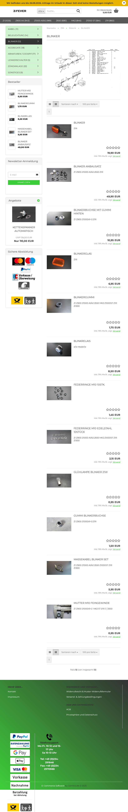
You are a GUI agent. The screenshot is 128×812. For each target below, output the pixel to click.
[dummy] (24, 214)
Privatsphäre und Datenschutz (82, 714)
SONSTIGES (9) (15, 72)
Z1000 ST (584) (93, 20)
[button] (50, 104)
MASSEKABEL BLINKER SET (91, 559)
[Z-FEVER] (20, 11)
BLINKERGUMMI (84, 297)
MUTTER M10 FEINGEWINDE (92, 602)
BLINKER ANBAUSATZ (87, 166)
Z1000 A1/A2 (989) (42, 20)
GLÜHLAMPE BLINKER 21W (91, 472)
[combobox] (69, 104)
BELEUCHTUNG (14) (18, 35)
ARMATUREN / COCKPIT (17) (22, 54)
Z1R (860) (109, 20)
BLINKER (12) (14, 41)
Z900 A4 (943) (22, 20)
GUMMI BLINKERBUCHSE (90, 515)
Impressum (14, 697)
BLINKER (79, 122)
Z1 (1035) (7, 20)
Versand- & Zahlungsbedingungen (84, 697)
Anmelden (23, 182)
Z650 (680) (61, 20)
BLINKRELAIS (82, 341)
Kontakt (12, 691)
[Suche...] (78, 11)
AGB (68, 709)
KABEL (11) (13, 29)
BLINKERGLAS (83, 253)
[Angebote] (38, 201)
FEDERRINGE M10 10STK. (89, 384)
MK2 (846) (76, 20)
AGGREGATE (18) (16, 47)
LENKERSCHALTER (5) (19, 60)
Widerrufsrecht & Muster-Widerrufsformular (88, 691)
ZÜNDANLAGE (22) (17, 66)
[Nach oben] (119, 807)
